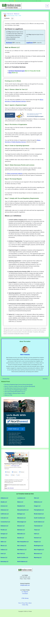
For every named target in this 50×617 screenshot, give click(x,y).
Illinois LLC (16, 13)
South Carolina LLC (39, 518)
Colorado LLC (5, 518)
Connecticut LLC (5, 522)
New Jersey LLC (21, 545)
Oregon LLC (37, 506)
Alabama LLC (4, 498)
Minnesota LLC (21, 518)
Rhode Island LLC (39, 514)
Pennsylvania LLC (39, 510)
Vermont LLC (37, 537)
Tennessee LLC (38, 526)
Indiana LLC (4, 549)
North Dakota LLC (22, 561)
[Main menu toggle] (47, 5)
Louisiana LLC (21, 498)
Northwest (9, 42)
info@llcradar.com (25, 585)
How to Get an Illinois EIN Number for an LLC (14, 391)
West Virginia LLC (39, 549)
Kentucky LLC (4, 561)
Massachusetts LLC (23, 510)
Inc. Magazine (25, 591)
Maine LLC (20, 502)
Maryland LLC (21, 506)
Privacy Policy (25, 603)
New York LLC (21, 553)
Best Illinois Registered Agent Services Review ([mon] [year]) (18, 384)
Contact (23, 604)
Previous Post (5, 378)
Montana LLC (21, 529)
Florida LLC (4, 529)
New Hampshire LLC (23, 541)
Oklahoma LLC (38, 502)
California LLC (5, 514)
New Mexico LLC (21, 549)
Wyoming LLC (38, 557)
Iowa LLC (3, 553)
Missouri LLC (21, 526)
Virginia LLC (37, 541)
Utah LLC (36, 533)
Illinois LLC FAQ (8, 395)
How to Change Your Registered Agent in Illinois (15, 389)
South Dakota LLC (39, 522)
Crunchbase (25, 593)
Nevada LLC (20, 537)
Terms (19, 603)
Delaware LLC (4, 526)
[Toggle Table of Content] (11, 18)
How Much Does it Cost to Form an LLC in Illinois (15, 388)
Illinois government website (14, 173)
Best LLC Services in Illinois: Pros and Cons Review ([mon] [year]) (19, 386)
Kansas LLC (4, 557)
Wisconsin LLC (38, 553)
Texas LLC (37, 529)
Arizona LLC (4, 506)
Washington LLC (39, 545)
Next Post (46, 378)
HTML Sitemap (25, 598)
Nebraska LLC (21, 533)
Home (5, 13)
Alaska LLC (4, 502)
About (30, 603)
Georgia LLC (4, 533)
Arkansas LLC (5, 510)
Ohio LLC (36, 498)
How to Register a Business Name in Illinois (14, 393)
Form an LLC (10, 13)
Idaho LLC (3, 541)
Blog (27, 604)
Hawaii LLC (4, 537)
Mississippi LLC (21, 522)
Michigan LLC (21, 514)
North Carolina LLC (22, 557)
